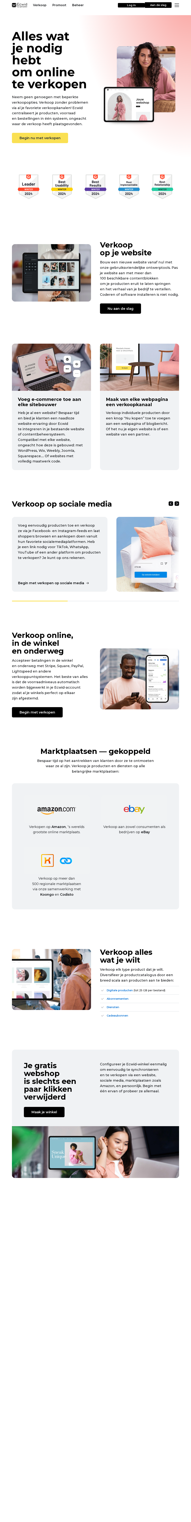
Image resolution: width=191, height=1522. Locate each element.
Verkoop (39, 5)
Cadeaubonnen (117, 1015)
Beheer (78, 5)
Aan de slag (158, 5)
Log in (131, 5)
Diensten (113, 1007)
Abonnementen (118, 998)
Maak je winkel (44, 1112)
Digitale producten (120, 990)
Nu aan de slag (120, 309)
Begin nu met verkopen (40, 138)
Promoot (59, 5)
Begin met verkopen (37, 712)
